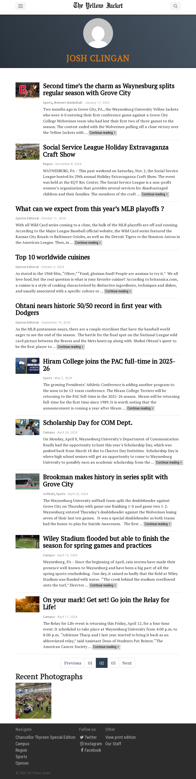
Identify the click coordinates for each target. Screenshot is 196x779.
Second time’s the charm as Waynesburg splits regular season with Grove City (108, 89)
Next (127, 663)
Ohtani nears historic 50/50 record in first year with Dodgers (89, 309)
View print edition (120, 737)
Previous (72, 663)
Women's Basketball (68, 102)
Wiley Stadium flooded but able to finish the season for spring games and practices (106, 542)
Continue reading (101, 133)
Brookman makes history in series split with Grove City (105, 480)
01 (90, 663)
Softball (48, 494)
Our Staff (113, 743)
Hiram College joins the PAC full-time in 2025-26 (109, 365)
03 (113, 663)
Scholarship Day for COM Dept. (88, 422)
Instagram (93, 743)
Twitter (91, 737)
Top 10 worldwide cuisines (53, 257)
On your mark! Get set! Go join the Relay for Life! (106, 603)
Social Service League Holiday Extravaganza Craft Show (106, 151)
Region (48, 164)
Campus (49, 432)
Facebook (93, 750)
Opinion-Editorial (27, 218)
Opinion (22, 763)
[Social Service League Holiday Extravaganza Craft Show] (33, 700)
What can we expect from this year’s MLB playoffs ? (90, 208)
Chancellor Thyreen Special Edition (46, 737)
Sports (47, 102)
